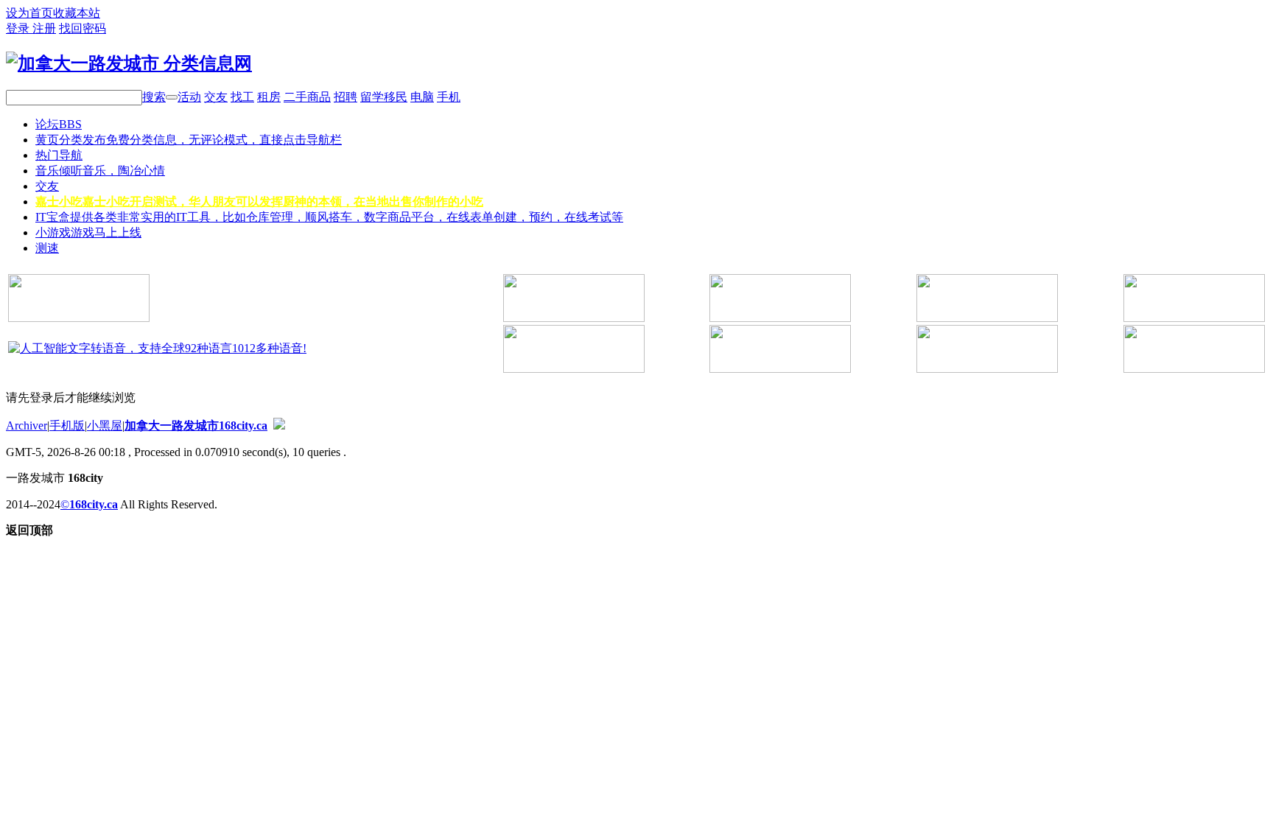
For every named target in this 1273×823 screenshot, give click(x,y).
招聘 (345, 97)
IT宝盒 (329, 217)
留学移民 (383, 97)
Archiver (26, 425)
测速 (47, 248)
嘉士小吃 (259, 201)
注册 (44, 28)
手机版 (67, 425)
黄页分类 (188, 139)
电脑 (422, 97)
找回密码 (82, 28)
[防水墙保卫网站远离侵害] (279, 425)
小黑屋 (104, 425)
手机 (448, 97)
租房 (269, 97)
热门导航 (59, 155)
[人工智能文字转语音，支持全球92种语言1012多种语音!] (157, 348)
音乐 (100, 170)
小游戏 (88, 232)
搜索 (154, 97)
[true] (172, 97)
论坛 (58, 124)
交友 (216, 97)
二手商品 (307, 97)
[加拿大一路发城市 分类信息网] (129, 63)
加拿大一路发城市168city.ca (196, 425)
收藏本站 (76, 13)
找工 (242, 97)
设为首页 (29, 13)
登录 (19, 28)
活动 (189, 97)
